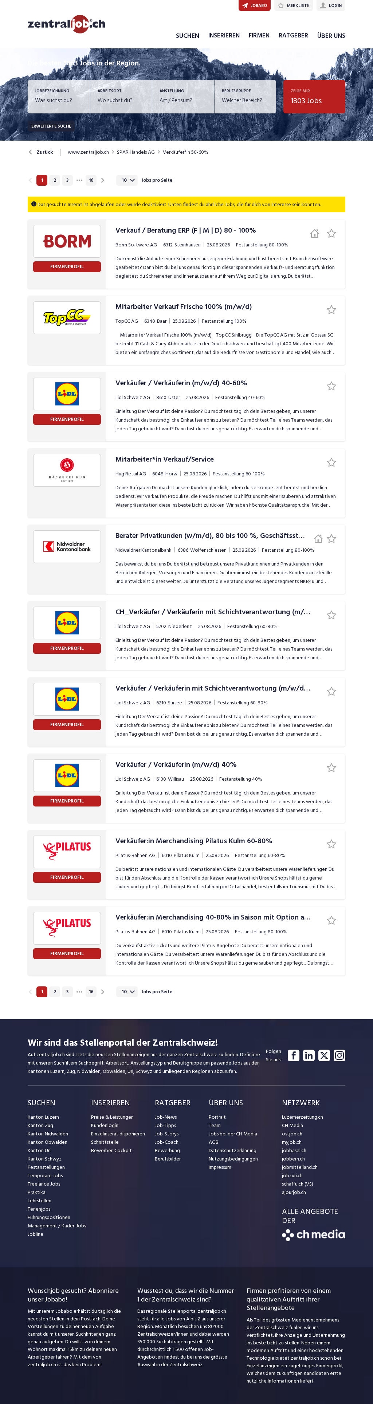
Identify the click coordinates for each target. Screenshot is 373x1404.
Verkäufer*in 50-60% (185, 152)
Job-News (166, 1117)
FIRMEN (259, 36)
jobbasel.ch (294, 1150)
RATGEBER (293, 36)
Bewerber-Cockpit (111, 1150)
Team (215, 1125)
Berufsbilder (168, 1159)
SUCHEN (187, 36)
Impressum (220, 1167)
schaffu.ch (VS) (297, 1184)
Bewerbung (167, 1150)
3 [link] (67, 180)
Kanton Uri (39, 1150)
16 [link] (91, 180)
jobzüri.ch (292, 1175)
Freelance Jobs (44, 1184)
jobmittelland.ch (300, 1167)
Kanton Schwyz (45, 1159)
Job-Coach (166, 1142)
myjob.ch (292, 1142)
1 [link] (42, 180)
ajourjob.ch (294, 1192)
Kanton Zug (40, 1125)
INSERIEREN (224, 36)
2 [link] (55, 180)
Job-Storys (166, 1134)
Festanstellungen (46, 1167)
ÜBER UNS (331, 36)
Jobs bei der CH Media (233, 1134)
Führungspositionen (49, 1217)
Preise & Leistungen (112, 1117)
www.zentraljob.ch (88, 152)
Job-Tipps (165, 1125)
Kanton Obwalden (47, 1142)
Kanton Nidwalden (48, 1134)
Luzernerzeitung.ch (302, 1117)
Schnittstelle (105, 1142)
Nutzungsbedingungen (233, 1159)
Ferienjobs (39, 1209)
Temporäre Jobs (45, 1175)
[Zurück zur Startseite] (313, 1239)
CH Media (292, 1125)
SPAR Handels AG (136, 152)
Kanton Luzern (43, 1117)
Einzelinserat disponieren (118, 1134)
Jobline (35, 1234)
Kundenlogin (104, 1125)
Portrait (217, 1117)
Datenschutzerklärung (232, 1150)
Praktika (37, 1192)
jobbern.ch (293, 1159)
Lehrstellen (39, 1200)
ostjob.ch (292, 1134)
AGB (214, 1142)
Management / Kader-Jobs (57, 1226)
